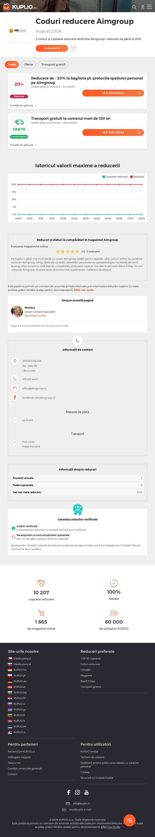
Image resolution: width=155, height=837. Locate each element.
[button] (115, 176)
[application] (77, 198)
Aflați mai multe (84, 289)
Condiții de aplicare (22, 105)
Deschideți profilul (35, 315)
